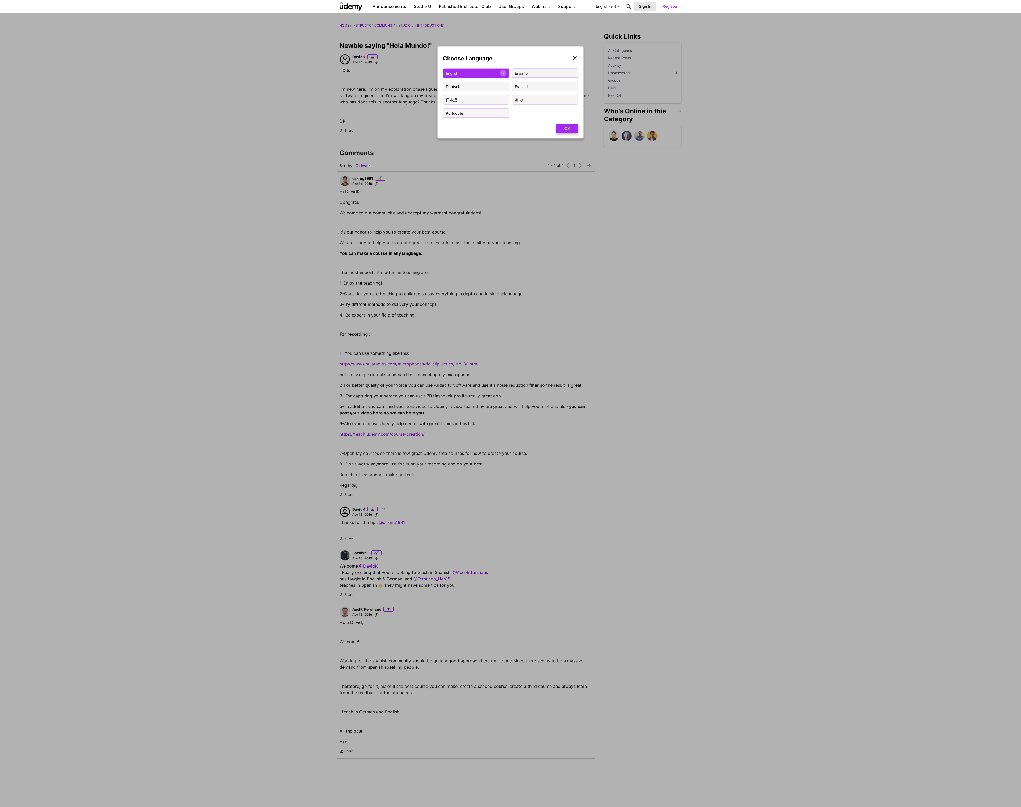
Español (521, 73)
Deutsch (453, 86)
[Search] (628, 6)
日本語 (451, 99)
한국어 (520, 99)
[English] (351, 6)
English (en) (606, 6)
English (452, 73)
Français (522, 86)
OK (567, 128)
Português (455, 113)
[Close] (575, 58)
